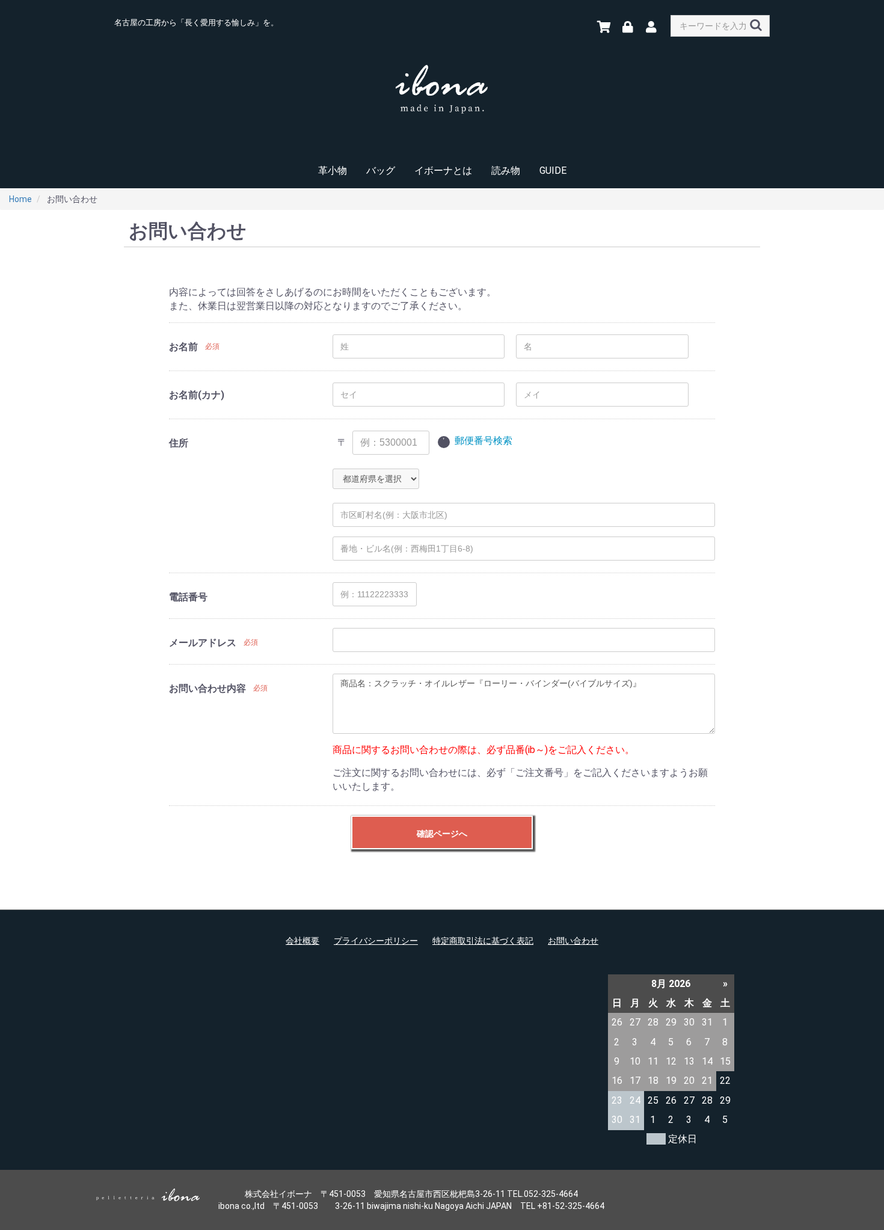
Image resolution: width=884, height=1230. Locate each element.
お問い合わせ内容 (207, 688)
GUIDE (552, 170)
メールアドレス (202, 642)
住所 (178, 443)
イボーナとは (443, 170)
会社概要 (302, 941)
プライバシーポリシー (376, 941)
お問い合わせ (573, 941)
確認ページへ (442, 833)
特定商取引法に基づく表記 (482, 941)
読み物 (505, 170)
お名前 (183, 346)
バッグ (380, 170)
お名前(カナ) (196, 395)
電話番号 (188, 597)
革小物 (332, 170)
